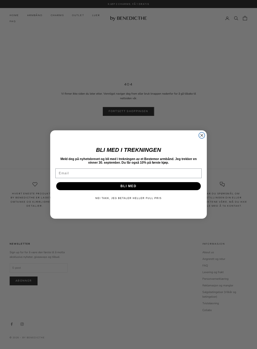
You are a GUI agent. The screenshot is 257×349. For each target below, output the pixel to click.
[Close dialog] (202, 135)
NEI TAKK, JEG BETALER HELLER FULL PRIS (128, 198)
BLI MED (128, 186)
